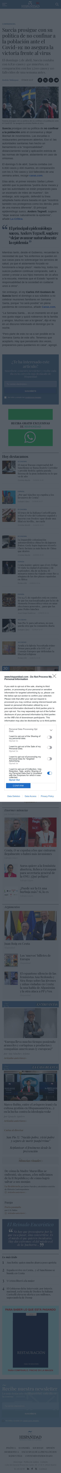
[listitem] (30, 730)
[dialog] (30, 736)
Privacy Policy (47, 796)
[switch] (49, 737)
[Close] (55, 677)
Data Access (30, 796)
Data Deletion (13, 796)
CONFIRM (18, 786)
